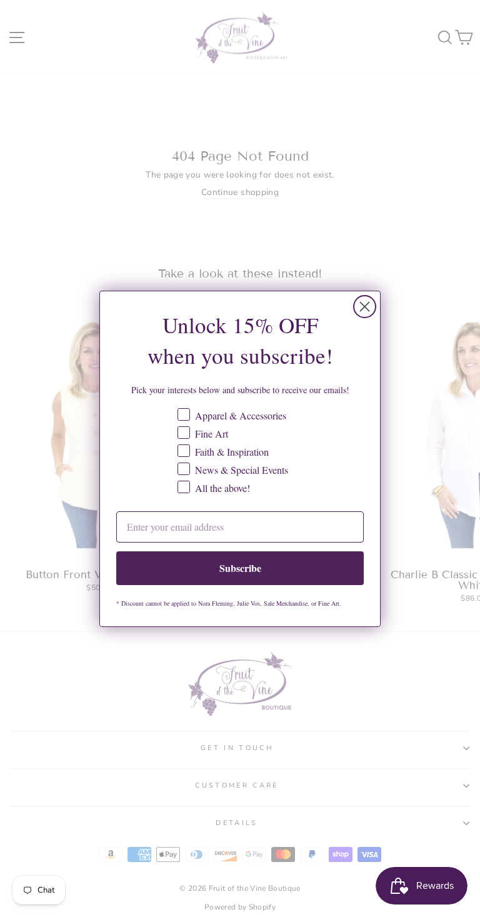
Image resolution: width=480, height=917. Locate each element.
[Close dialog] (365, 307)
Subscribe (240, 568)
